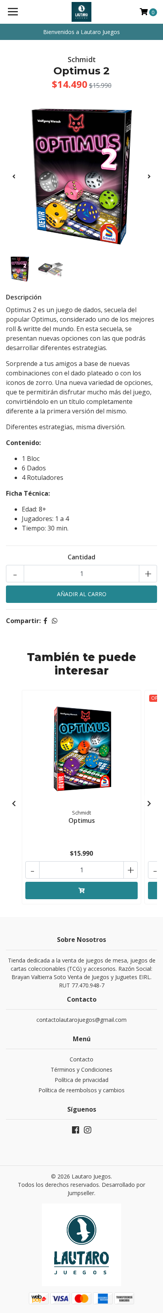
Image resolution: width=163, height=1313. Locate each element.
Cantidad (81, 557)
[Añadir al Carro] (81, 890)
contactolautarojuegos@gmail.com (81, 1019)
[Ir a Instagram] (87, 1131)
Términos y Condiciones (81, 1069)
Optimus (81, 820)
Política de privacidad (81, 1080)
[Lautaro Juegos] (81, 12)
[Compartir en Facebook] (45, 620)
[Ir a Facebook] (75, 1131)
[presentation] (14, 176)
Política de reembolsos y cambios (81, 1090)
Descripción (24, 297)
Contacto (81, 1059)
